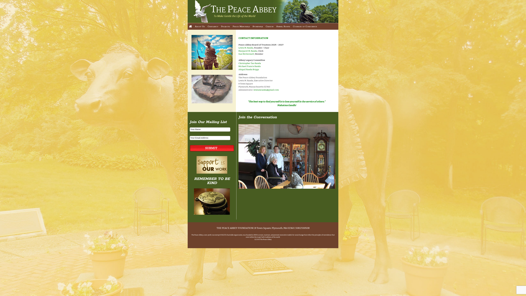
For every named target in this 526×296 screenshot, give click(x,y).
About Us (200, 26)
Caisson (269, 26)
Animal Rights (283, 26)
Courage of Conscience (305, 26)
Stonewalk (258, 26)
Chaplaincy (213, 26)
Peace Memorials (241, 26)
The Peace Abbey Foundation (235, 11)
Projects (225, 26)
